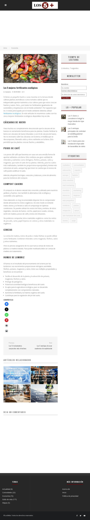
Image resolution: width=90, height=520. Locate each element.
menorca (66, 195)
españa (77, 170)
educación (67, 170)
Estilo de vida (7, 499)
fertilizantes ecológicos (12, 113)
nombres (66, 205)
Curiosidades (7, 492)
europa (65, 175)
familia (75, 175)
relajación (66, 211)
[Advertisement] (45, 28)
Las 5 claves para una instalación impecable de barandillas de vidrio (76, 144)
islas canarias (68, 180)
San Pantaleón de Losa (71, 216)
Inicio (64, 492)
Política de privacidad (70, 496)
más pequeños (68, 200)
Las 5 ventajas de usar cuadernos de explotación (43, 346)
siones (65, 221)
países (76, 205)
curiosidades (79, 165)
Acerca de (66, 489)
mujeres (77, 195)
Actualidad (6, 489)
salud (77, 211)
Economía (8, 92)
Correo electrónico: (69, 91)
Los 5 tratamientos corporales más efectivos (17, 346)
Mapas (5, 503)
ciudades (66, 165)
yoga (74, 221)
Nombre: (64, 84)
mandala (66, 190)
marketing (77, 190)
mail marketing (68, 185)
